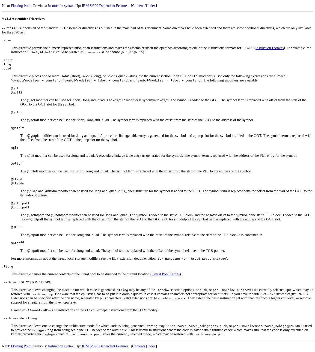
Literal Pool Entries (166, 274)
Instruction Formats (270, 48)
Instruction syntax (61, 6)
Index (151, 6)
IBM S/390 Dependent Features (105, 6)
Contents (138, 6)
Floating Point (21, 6)
